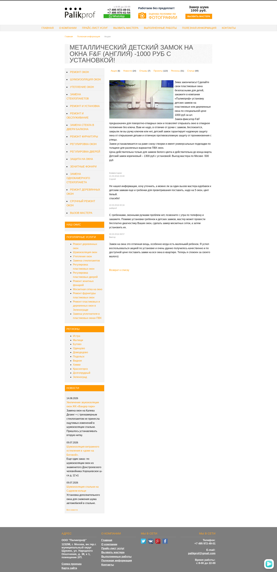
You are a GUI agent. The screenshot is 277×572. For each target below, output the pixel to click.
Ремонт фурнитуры (84, 136)
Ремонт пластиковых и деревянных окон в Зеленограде (86, 305)
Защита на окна (81, 159)
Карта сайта (69, 568)
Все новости (72, 510)
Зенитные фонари (83, 166)
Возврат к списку (119, 270)
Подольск (78, 356)
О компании (68, 28)
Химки (76, 364)
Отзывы (143, 70)
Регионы (175, 70)
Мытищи (78, 340)
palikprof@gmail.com (201, 553)
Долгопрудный (81, 372)
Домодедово (80, 352)
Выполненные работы (160, 28)
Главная (48, 28)
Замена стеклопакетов (86, 260)
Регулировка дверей (85, 151)
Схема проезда (71, 563)
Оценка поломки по (163, 15)
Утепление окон (82, 87)
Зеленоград (80, 377)
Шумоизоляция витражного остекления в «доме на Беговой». (83, 450)
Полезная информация (199, 28)
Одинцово (79, 348)
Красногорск (80, 368)
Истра (76, 336)
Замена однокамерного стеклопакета (78, 178)
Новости (127, 70)
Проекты (158, 70)
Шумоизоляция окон (85, 79)
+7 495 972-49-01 (204, 543)
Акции (114, 70)
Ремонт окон (79, 72)
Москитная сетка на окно (87, 289)
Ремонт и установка (85, 106)
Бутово (77, 344)
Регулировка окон (83, 144)
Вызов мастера (81, 213)
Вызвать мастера (198, 16)
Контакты (229, 28)
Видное (77, 360)
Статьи (190, 70)
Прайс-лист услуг (95, 28)
